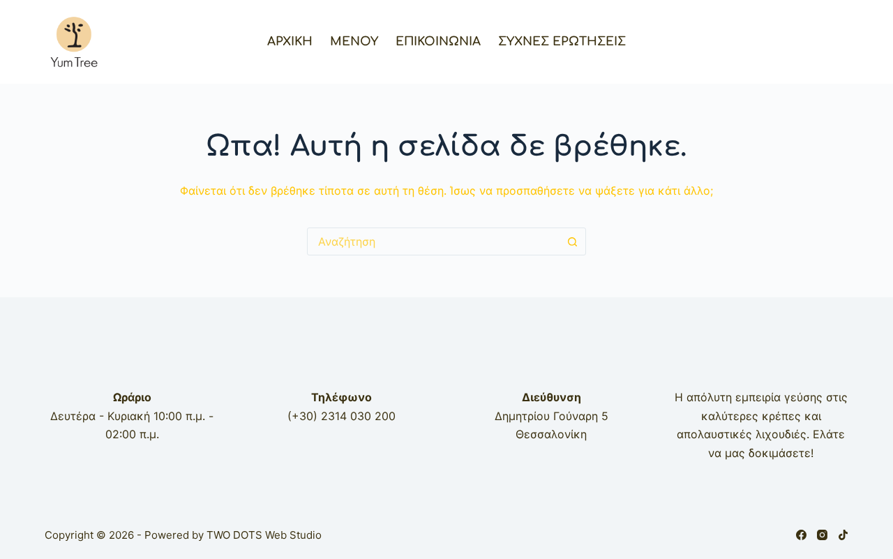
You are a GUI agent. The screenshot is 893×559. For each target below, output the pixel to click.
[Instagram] (822, 535)
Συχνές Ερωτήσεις (562, 41)
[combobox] (433, 241)
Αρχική (290, 41)
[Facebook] (801, 535)
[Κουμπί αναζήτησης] (572, 241)
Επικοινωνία (438, 41)
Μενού (354, 41)
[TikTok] (843, 535)
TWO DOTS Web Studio (264, 535)
